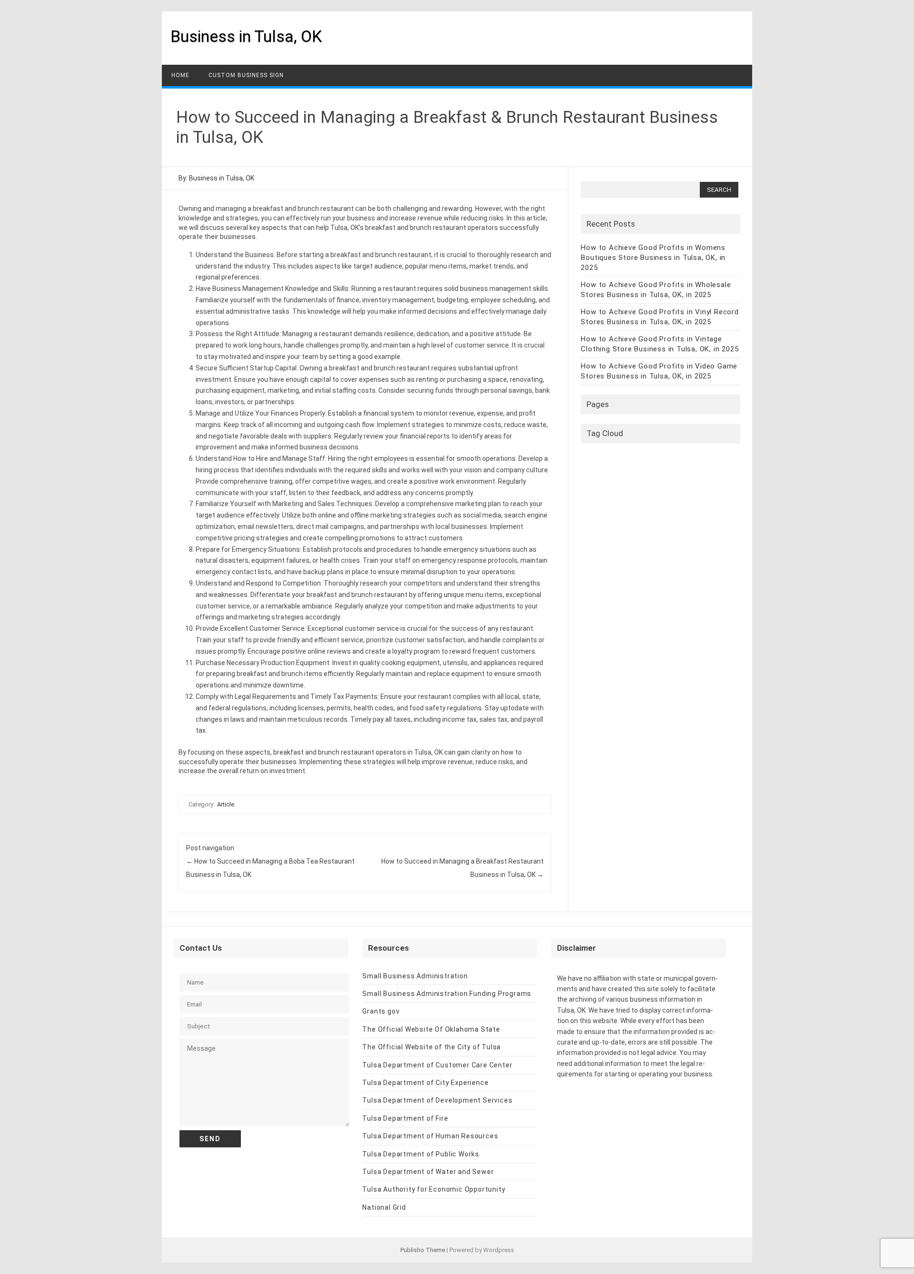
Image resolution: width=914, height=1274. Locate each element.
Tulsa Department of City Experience (425, 1082)
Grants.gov (380, 1011)
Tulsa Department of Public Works (420, 1154)
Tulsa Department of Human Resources (430, 1136)
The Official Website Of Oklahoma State (431, 1029)
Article (225, 804)
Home (180, 75)
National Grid (384, 1207)
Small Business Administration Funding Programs (446, 993)
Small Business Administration (414, 976)
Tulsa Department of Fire (405, 1118)
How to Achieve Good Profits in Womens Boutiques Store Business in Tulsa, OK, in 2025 (653, 257)
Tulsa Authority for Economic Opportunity (433, 1189)
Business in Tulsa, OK (246, 36)
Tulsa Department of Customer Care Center (437, 1065)
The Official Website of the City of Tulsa (431, 1047)
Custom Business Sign (246, 75)
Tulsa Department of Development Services (437, 1100)
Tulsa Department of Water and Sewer (428, 1171)
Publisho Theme (422, 1250)
